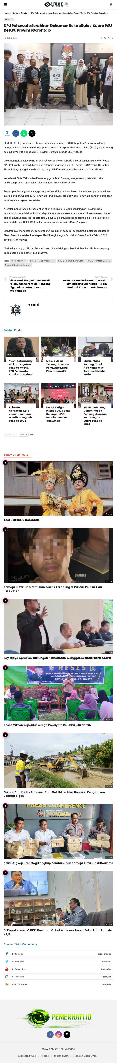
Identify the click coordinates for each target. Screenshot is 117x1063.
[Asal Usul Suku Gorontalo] (58, 488)
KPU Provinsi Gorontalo (42, 261)
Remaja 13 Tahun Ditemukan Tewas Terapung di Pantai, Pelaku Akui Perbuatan (53, 589)
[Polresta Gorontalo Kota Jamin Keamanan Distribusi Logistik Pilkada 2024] (21, 395)
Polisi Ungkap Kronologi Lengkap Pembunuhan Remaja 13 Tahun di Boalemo (58, 863)
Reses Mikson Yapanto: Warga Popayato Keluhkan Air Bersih (47, 725)
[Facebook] (50, 1034)
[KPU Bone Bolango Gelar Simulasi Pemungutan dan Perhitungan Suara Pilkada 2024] (95, 395)
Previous (11, 434)
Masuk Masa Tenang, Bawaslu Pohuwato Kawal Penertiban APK (57, 366)
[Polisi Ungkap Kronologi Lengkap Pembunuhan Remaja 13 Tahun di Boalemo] (58, 831)
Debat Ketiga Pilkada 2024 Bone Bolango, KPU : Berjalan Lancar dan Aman (58, 414)
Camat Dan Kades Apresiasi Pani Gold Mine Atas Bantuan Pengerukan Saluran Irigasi (54, 794)
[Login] (111, 4)
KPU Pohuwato (19, 261)
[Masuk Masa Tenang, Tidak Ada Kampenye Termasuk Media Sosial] (95, 349)
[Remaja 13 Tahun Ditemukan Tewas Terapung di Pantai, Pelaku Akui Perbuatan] (58, 555)
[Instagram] (58, 1034)
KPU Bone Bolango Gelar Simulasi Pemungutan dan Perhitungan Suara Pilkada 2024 (95, 416)
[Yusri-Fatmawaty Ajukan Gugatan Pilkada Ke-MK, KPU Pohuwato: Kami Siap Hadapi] (21, 349)
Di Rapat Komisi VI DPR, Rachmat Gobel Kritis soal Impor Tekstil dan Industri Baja (58, 932)
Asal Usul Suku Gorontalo (22, 520)
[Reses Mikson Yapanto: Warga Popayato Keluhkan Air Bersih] (58, 693)
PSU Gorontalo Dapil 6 (98, 261)
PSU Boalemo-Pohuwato (70, 261)
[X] (67, 1034)
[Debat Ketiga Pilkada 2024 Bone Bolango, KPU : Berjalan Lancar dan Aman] (58, 395)
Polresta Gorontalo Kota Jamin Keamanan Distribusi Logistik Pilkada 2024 (20, 414)
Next (23, 434)
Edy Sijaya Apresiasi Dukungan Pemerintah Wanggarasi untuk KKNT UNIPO (57, 658)
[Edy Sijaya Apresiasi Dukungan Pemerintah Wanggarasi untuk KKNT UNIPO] (58, 626)
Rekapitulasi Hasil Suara (17, 265)
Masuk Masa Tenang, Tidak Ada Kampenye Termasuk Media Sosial (95, 367)
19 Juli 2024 (10, 38)
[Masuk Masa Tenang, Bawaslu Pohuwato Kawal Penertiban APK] (58, 349)
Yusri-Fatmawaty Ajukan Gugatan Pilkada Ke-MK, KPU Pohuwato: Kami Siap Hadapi (20, 367)
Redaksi (33, 305)
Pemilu (8, 19)
